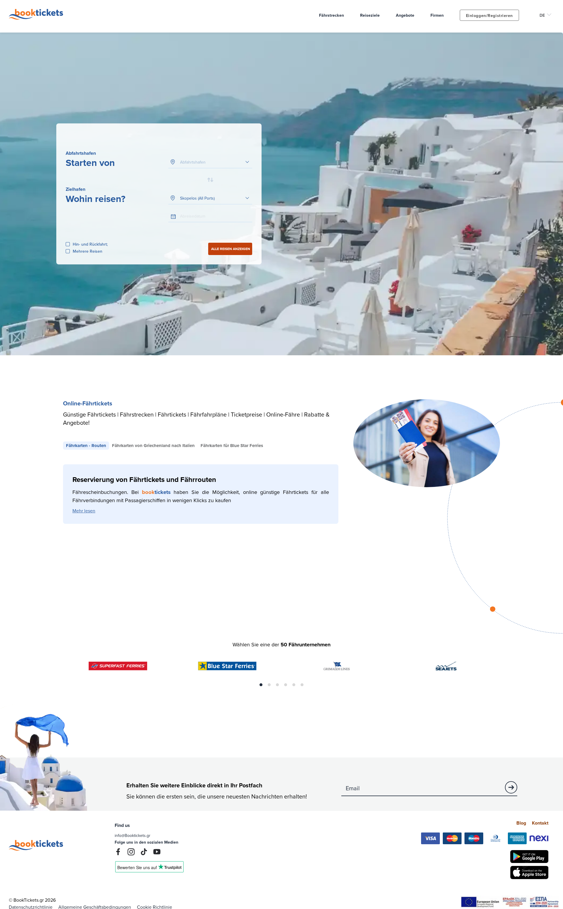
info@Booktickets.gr (132, 835)
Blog (521, 823)
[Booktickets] (37, 18)
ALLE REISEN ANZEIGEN (230, 248)
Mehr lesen (83, 510)
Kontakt (540, 823)
